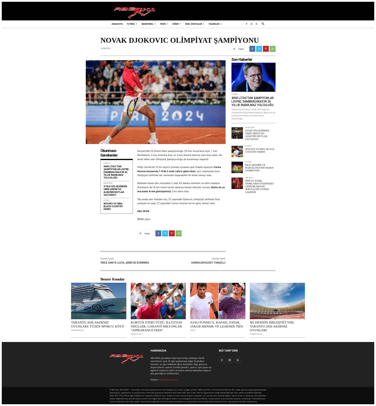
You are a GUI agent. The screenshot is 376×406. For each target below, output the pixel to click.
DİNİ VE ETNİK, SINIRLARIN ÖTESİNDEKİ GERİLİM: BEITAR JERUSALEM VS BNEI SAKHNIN (259, 186)
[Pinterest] (266, 49)
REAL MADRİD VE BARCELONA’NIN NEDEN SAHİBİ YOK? (259, 168)
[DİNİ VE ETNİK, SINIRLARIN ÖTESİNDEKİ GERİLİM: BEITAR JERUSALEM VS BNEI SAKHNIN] (237, 183)
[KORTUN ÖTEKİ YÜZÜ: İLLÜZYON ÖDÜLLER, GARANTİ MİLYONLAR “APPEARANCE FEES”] (158, 301)
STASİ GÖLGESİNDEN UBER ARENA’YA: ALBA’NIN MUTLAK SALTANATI (115, 190)
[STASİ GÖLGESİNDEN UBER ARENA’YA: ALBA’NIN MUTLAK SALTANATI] (237, 133)
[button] (262, 24)
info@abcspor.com (168, 379)
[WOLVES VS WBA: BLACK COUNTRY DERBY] (237, 151)
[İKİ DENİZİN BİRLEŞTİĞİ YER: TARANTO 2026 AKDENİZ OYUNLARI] (277, 301)
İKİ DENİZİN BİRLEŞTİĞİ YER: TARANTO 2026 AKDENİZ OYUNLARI (272, 326)
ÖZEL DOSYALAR (193, 23)
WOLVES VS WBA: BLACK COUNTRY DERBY (113, 206)
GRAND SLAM (136, 334)
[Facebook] (246, 23)
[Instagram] (251, 23)
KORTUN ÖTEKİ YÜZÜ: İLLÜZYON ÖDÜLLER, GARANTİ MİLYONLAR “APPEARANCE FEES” (156, 326)
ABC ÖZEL (249, 178)
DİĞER (175, 23)
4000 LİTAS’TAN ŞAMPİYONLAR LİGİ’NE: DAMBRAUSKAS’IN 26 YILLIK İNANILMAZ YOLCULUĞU (116, 172)
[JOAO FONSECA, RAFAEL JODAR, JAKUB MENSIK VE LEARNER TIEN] (217, 301)
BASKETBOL (147, 23)
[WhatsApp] (273, 49)
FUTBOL (131, 23)
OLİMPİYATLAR (77, 330)
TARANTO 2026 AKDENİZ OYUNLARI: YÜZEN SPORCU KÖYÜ (97, 324)
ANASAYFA (117, 23)
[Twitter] (256, 23)
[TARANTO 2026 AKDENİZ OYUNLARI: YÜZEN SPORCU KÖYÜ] (98, 301)
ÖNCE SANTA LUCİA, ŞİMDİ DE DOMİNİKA (124, 262)
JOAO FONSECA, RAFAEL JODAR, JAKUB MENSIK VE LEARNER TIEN (216, 324)
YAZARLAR (214, 23)
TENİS (163, 23)
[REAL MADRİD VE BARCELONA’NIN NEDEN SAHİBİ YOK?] (237, 167)
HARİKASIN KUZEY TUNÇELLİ (208, 262)
